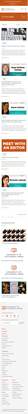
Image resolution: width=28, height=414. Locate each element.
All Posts (18, 24)
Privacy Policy (20, 411)
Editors (24, 24)
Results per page (21, 214)
